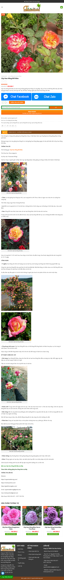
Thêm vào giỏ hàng (17, 102)
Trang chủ (4, 76)
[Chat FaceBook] (16, 96)
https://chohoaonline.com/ (8, 483)
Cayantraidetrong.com (37, 578)
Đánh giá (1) (12, 132)
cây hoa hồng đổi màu (14, 122)
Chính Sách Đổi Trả (34, 551)
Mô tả (5, 132)
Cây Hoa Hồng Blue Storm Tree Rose (32, 528)
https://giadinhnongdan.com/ (9, 486)
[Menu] (2, 7)
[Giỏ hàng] (61, 7)
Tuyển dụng (21, 563)
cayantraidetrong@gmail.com (13, 489)
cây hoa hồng (6, 122)
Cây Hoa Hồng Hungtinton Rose (10, 528)
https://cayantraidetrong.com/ (9, 479)
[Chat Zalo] (47, 96)
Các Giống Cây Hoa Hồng (14, 76)
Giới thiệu (20, 549)
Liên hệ (20, 566)
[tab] (4, 132)
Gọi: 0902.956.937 (7, 577)
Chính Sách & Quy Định (35, 554)
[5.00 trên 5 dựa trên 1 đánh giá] (32, 84)
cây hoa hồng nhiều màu (37, 122)
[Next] (63, 522)
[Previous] (1, 522)
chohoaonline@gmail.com (11, 493)
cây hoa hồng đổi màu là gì (25, 122)
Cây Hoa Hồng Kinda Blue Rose (53, 528)
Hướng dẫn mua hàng (24, 132)
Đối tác (20, 555)
